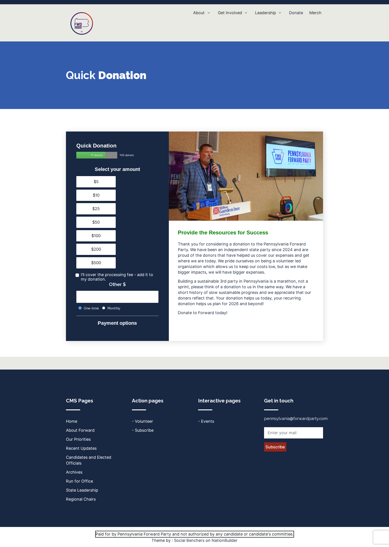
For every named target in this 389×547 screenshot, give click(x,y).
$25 (96, 208)
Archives (74, 472)
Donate (296, 12)
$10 (96, 195)
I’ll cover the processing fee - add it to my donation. (117, 276)
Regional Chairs (81, 499)
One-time (91, 308)
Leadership (266, 12)
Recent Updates (81, 448)
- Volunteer (142, 421)
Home (71, 421)
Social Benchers (189, 540)
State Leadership (82, 490)
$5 (96, 181)
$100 (96, 235)
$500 (96, 262)
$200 (96, 249)
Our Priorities (78, 439)
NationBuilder (224, 540)
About (199, 12)
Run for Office (79, 481)
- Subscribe (143, 430)
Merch (315, 12)
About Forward (80, 430)
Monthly (113, 308)
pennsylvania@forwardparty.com (296, 418)
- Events (206, 421)
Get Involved (230, 12)
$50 (96, 222)
